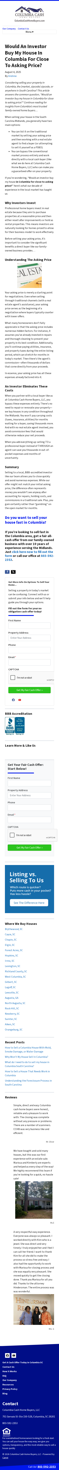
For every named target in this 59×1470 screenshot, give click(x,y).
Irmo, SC (9, 961)
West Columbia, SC (15, 977)
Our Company (9, 28)
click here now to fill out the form (29, 554)
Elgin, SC (10, 945)
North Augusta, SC (15, 1003)
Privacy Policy (9, 1389)
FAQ (4, 1375)
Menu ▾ (29, 32)
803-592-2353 (47, 1467)
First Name (14, 620)
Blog (4, 1393)
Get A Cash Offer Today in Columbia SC (22, 1362)
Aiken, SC (10, 1024)
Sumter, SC (11, 1019)
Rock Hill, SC (12, 1008)
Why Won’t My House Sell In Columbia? (26, 1057)
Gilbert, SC (11, 982)
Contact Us (23, 28)
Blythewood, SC (14, 929)
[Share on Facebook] (7, 572)
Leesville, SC (12, 992)
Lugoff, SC (10, 987)
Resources (8, 1384)
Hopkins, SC (11, 955)
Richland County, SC (16, 971)
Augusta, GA (11, 998)
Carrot (5, 1457)
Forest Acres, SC (14, 950)
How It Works (9, 1371)
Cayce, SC (10, 934)
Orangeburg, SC (13, 1029)
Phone (12, 645)
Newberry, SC (12, 1014)
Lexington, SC (12, 966)
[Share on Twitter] (13, 572)
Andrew (12, 76)
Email (12, 657)
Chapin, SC (11, 940)
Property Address (18, 633)
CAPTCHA (13, 669)
